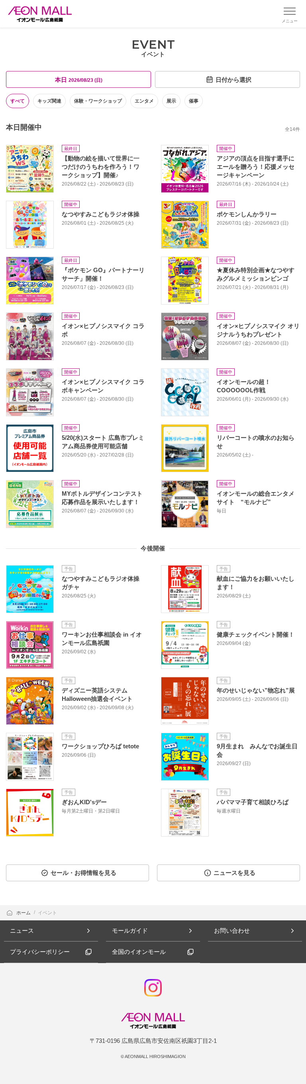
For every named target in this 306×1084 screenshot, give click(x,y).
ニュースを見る (234, 872)
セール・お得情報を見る (83, 872)
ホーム (24, 913)
